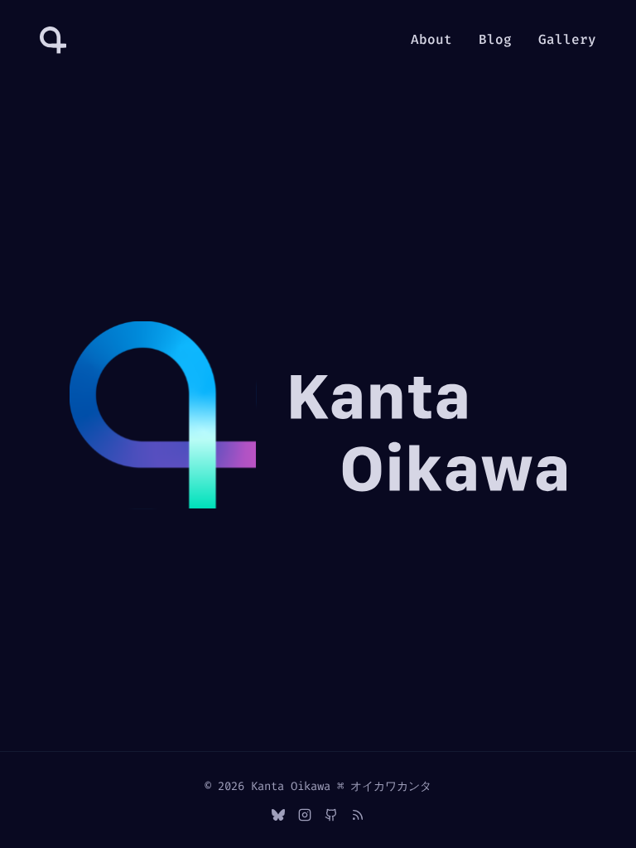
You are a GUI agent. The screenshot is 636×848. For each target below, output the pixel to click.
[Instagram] (304, 815)
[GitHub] (331, 815)
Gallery (567, 39)
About (431, 39)
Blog (495, 39)
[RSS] (357, 815)
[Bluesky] (278, 815)
